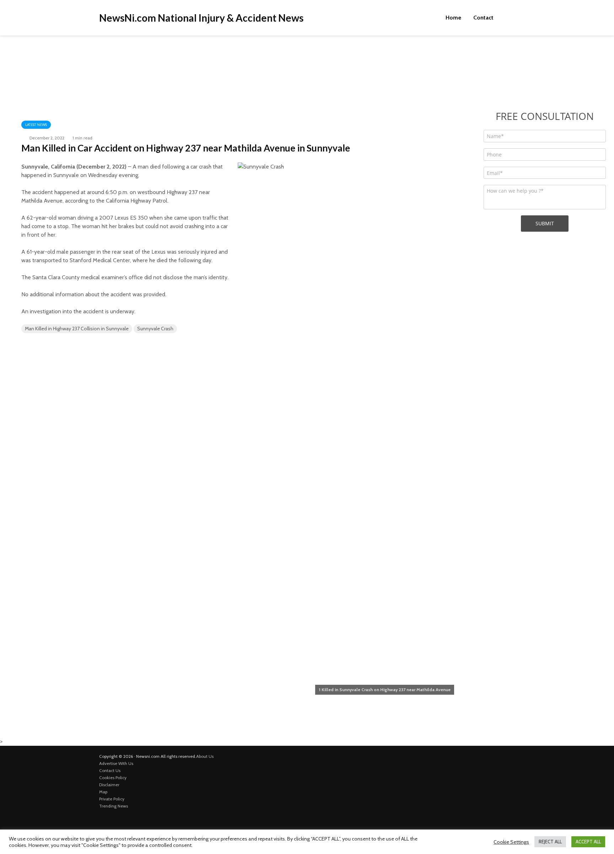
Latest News (36, 124)
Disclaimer (109, 784)
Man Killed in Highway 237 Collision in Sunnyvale (77, 328)
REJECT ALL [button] (550, 841)
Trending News (113, 806)
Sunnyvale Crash (155, 328)
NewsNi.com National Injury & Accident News (201, 18)
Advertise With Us (116, 763)
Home (453, 17)
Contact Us (109, 770)
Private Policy (111, 798)
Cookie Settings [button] (511, 842)
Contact (483, 17)
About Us (205, 756)
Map (103, 791)
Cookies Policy (112, 777)
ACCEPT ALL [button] (588, 841)
